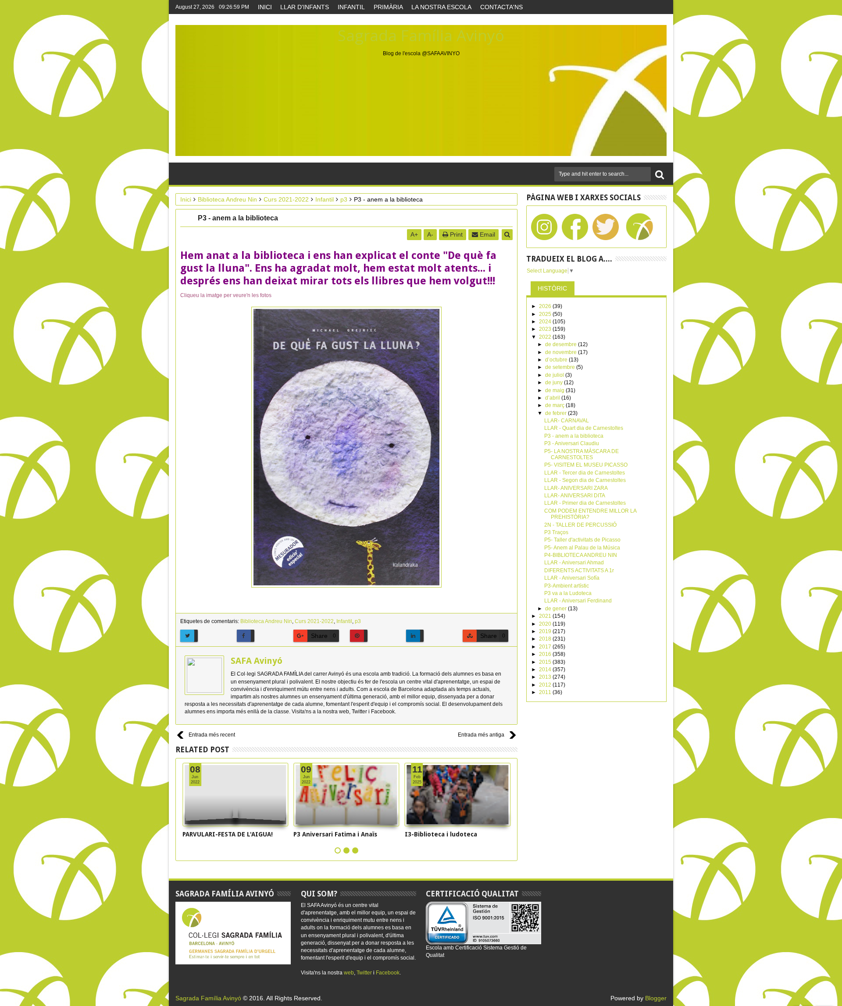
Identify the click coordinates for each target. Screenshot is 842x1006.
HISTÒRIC (552, 288)
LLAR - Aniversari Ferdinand (578, 601)
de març (555, 405)
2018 (546, 639)
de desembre (561, 344)
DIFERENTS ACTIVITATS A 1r (579, 570)
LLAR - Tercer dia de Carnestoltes (584, 473)
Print (455, 234)
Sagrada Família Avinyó (421, 35)
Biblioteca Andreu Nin (266, 621)
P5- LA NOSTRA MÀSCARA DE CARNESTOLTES (581, 454)
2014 (546, 669)
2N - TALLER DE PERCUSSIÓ (580, 525)
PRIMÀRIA (388, 7)
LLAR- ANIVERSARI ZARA (576, 488)
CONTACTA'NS (501, 7)
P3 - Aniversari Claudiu (571, 443)
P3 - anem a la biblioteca (573, 436)
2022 (546, 337)
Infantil (344, 621)
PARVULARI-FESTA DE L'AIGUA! (227, 834)
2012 (546, 685)
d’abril (553, 398)
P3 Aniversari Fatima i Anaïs (335, 834)
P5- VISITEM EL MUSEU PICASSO (586, 465)
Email (486, 234)
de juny (554, 382)
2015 (546, 662)
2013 (546, 677)
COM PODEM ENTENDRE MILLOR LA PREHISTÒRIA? (590, 514)
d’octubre (557, 360)
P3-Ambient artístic (566, 586)
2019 (546, 631)
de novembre (561, 352)
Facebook (388, 973)
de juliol (555, 375)
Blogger (656, 998)
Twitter (364, 973)
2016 (546, 654)
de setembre (560, 367)
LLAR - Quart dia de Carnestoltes (583, 428)
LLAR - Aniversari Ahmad (574, 563)
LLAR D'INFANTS (304, 7)
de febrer (556, 413)
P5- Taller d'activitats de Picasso (582, 540)
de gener (556, 609)
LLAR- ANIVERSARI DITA (574, 495)
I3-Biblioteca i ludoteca (441, 834)
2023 (546, 329)
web (349, 973)
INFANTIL (351, 7)
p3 (358, 621)
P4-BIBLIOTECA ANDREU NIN (580, 555)
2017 (546, 647)
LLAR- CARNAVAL (566, 421)
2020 (546, 624)
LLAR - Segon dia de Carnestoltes (585, 480)
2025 (546, 314)
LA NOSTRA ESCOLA (441, 7)
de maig (555, 390)
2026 (546, 306)
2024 (546, 322)
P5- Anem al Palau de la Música (582, 548)
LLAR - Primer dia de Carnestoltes (585, 503)
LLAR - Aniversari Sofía (571, 578)
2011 (546, 692)
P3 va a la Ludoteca (568, 593)
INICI (265, 7)
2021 (546, 616)
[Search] (660, 174)
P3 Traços (556, 532)
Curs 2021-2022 (314, 621)
